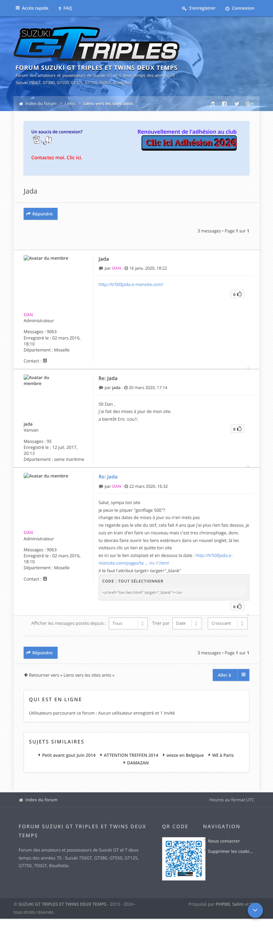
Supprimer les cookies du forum (231, 851)
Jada (30, 191)
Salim (238, 904)
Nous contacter (224, 841)
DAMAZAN (138, 763)
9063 (52, 331)
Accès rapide (35, 8)
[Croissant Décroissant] (226, 623)
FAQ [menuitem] (67, 8)
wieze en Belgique (185, 755)
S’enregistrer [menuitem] (202, 8)
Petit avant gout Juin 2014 (69, 755)
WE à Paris (223, 755)
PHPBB (223, 904)
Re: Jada (108, 378)
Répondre (42, 214)
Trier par (161, 623)
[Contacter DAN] (45, 361)
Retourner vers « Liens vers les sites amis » (72, 675)
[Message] (102, 268)
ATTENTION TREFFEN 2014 (131, 755)
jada (28, 424)
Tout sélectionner (140, 581)
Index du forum (41, 800)
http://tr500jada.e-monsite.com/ (131, 284)
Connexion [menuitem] (242, 8)
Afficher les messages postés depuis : (69, 623)
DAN (28, 315)
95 (49, 441)
